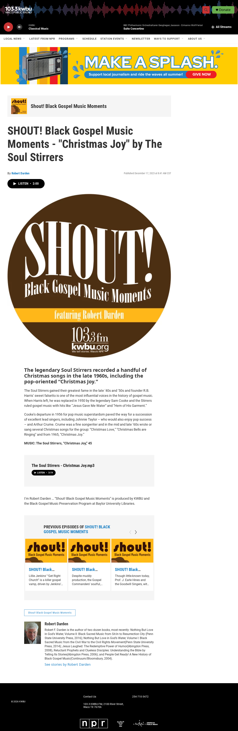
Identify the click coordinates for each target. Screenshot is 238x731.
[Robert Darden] (32, 633)
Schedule (89, 38)
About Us (195, 38)
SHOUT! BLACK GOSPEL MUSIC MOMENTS (77, 529)
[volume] (19, 27)
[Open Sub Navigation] (24, 38)
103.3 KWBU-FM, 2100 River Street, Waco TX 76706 (103, 705)
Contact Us (89, 696)
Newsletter (141, 38)
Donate (225, 10)
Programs (66, 38)
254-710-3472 (140, 696)
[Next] (136, 532)
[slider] (25, 27)
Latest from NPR (42, 38)
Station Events (112, 38)
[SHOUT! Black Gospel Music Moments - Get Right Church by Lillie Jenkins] (46, 550)
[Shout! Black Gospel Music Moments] (19, 106)
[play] (8, 27)
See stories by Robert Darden (68, 664)
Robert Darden (20, 173)
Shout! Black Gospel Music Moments (69, 106)
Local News (12, 38)
